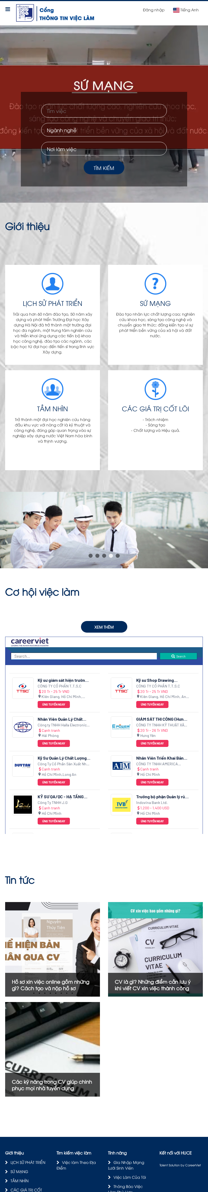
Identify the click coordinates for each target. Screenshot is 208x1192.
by (183, 1164)
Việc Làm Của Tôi (129, 1177)
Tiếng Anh (189, 9)
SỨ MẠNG (19, 1171)
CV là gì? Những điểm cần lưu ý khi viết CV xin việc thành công (153, 984)
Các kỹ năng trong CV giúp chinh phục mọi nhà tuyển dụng (52, 1084)
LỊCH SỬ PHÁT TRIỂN (28, 1162)
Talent (164, 1164)
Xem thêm (104, 626)
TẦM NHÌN (19, 1180)
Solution (175, 1164)
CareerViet (193, 1164)
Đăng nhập (154, 9)
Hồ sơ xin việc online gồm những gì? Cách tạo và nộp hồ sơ (50, 984)
